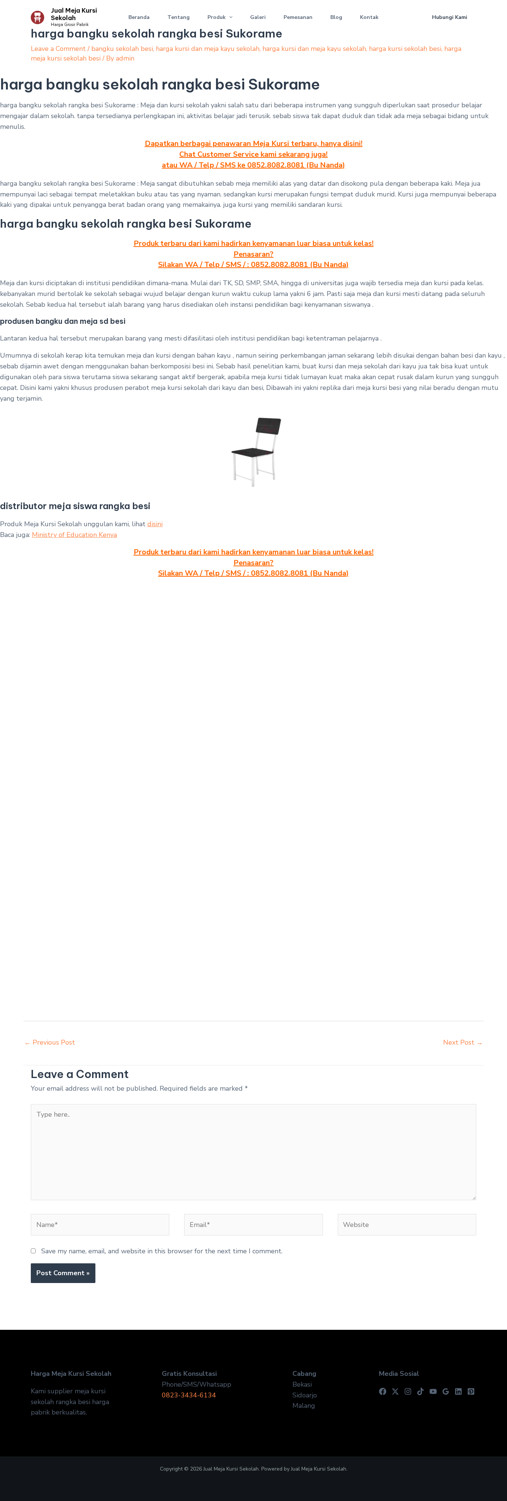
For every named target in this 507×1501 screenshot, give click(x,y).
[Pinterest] (471, 1391)
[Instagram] (408, 1391)
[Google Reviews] (445, 1391)
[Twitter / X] (395, 1391)
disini (155, 524)
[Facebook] (382, 1391)
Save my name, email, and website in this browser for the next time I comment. (161, 1251)
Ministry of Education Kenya (74, 534)
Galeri (258, 17)
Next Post (463, 1042)
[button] (229, 17)
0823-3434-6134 (189, 1395)
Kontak (369, 17)
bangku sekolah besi (122, 48)
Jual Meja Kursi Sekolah (74, 14)
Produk (216, 17)
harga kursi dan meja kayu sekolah (207, 48)
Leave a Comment (58, 48)
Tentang (178, 17)
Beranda (139, 17)
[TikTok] (420, 1391)
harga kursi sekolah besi (405, 48)
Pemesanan (298, 17)
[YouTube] (433, 1391)
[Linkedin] (458, 1391)
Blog (336, 17)
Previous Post (49, 1042)
